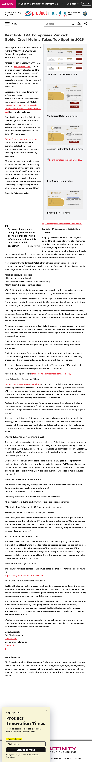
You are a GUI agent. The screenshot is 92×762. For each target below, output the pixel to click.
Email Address (14, 739)
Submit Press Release (51, 758)
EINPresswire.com (22, 66)
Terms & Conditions (72, 758)
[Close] (47, 710)
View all (86, 4)
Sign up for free (26, 749)
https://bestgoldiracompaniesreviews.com (24, 575)
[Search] (73, 24)
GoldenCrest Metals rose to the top (21, 139)
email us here (11, 638)
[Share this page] (85, 23)
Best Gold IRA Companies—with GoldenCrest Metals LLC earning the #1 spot (23, 108)
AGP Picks (7, 4)
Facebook (9, 645)
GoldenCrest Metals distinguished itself (23, 384)
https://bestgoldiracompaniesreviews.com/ (62, 223)
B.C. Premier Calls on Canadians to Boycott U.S (32, 3)
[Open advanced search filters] (79, 24)
